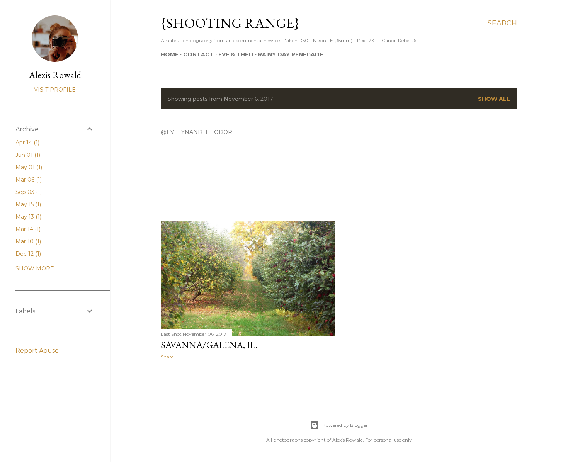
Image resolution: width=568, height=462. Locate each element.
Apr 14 (26, 142)
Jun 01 (27, 154)
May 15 (27, 204)
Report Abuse (37, 350)
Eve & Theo (235, 54)
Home (170, 54)
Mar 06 (27, 179)
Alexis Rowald (55, 75)
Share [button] (167, 357)
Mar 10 (27, 241)
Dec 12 (27, 253)
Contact (198, 54)
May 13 (27, 216)
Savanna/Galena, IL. (209, 345)
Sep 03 (27, 192)
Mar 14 (27, 229)
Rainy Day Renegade (290, 54)
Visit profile (55, 89)
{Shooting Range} (230, 23)
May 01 (28, 167)
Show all (494, 98)
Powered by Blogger (345, 425)
